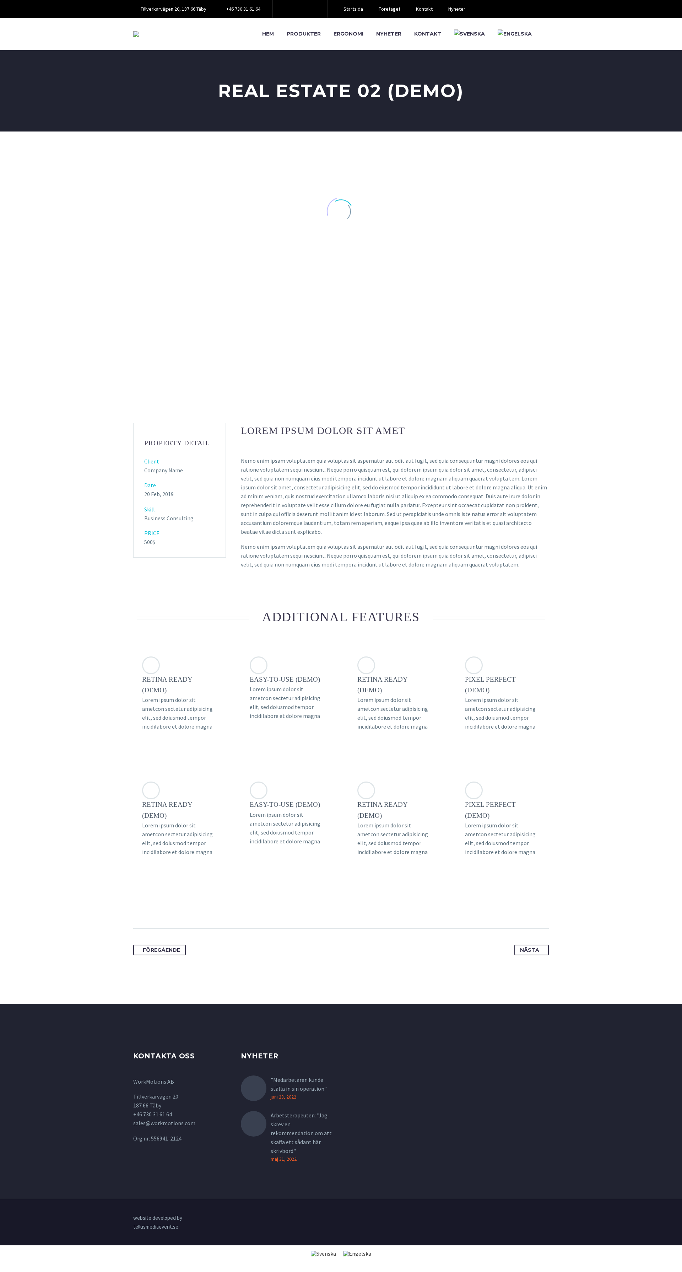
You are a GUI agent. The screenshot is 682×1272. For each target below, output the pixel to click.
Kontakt (424, 9)
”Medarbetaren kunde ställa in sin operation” (299, 1084)
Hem (268, 34)
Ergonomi (348, 34)
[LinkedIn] (299, 9)
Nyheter (456, 9)
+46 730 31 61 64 (243, 9)
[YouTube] (310, 9)
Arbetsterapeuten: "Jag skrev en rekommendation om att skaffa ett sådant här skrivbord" (301, 1133)
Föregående (161, 950)
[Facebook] (288, 9)
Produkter (304, 34)
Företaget (389, 9)
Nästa (529, 950)
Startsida (353, 9)
